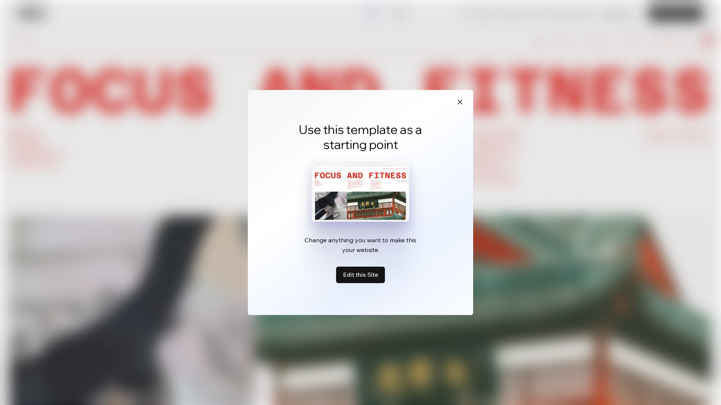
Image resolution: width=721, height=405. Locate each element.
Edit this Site (360, 274)
